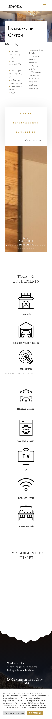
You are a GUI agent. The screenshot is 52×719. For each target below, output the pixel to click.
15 (37, 245)
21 (22, 248)
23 (27, 248)
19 (18, 248)
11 (28, 245)
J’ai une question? (33, 139)
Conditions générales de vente (22, 666)
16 (40, 245)
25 (31, 248)
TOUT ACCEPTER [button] (34, 713)
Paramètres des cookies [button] (14, 713)
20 (20, 248)
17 (42, 245)
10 (26, 245)
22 (24, 248)
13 (33, 245)
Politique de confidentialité (20, 670)
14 (35, 245)
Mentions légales (15, 663)
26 (33, 248)
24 (29, 248)
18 (44, 245)
